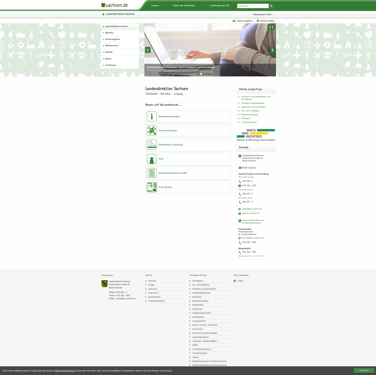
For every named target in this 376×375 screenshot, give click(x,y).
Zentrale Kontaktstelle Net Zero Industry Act (209, 365)
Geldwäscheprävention (201, 313)
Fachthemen (110, 65)
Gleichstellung (198, 317)
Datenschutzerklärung (64, 370)
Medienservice (111, 46)
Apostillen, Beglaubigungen (252, 103)
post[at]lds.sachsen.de (252, 209)
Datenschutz (153, 293)
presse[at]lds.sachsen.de (253, 238)
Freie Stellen (165, 187)
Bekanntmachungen (169, 116)
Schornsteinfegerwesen (201, 349)
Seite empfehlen (241, 275)
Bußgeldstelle (197, 305)
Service (149, 275)
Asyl (161, 159)
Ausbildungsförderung (201, 293)
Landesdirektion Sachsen (116, 27)
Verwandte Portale (198, 275)
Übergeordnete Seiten (262, 14)
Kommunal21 (197, 329)
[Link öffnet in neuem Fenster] (114, 7)
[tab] (198, 74)
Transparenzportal (249, 122)
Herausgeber (107, 275)
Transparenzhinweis (156, 301)
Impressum (152, 289)
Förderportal (197, 309)
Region (108, 59)
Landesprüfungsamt (200, 337)
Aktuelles (109, 33)
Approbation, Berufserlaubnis (253, 107)
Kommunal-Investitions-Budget (204, 333)
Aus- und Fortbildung (250, 111)
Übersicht (152, 281)
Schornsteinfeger (168, 130)
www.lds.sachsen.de (251, 213)
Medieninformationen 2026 (173, 173)
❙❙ (271, 26)
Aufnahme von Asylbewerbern (204, 289)
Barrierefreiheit (154, 297)
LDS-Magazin (197, 281)
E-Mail (240, 281)
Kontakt (151, 285)
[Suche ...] (271, 6)
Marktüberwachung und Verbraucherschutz (209, 361)
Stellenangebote (112, 39)
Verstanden (364, 370)
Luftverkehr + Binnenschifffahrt (204, 341)
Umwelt (195, 357)
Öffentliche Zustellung (171, 145)
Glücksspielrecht (199, 321)
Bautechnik (196, 297)
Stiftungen (245, 118)
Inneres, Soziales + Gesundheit (204, 325)
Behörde (109, 52)
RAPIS (195, 345)
